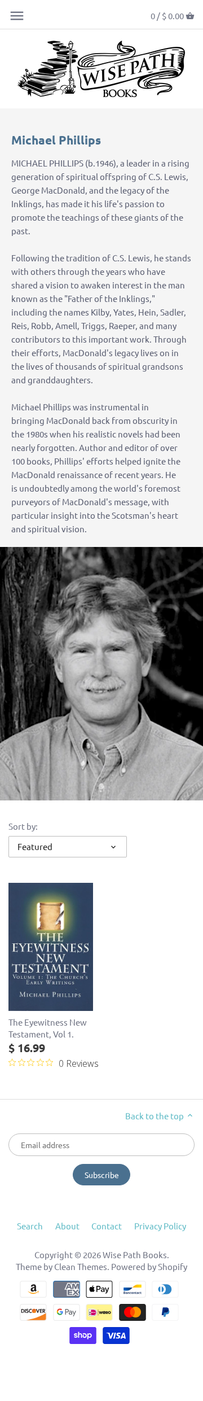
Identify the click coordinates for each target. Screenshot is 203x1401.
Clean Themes (80, 1266)
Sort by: (23, 826)
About (67, 1225)
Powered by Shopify (149, 1266)
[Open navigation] (16, 15)
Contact (106, 1225)
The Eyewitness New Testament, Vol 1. (47, 1028)
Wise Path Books (135, 1254)
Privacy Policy (160, 1225)
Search (30, 1225)
